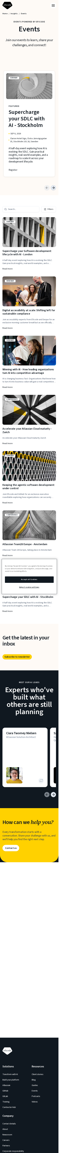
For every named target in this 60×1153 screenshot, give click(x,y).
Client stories (37, 1074)
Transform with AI (10, 1074)
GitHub (5, 1090)
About (5, 1129)
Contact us (11, 848)
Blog (34, 1079)
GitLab (5, 1096)
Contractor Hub (9, 1107)
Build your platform (10, 1079)
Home (5, 14)
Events (35, 1090)
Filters (50, 209)
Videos (35, 1101)
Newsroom (7, 1134)
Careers (6, 1140)
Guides (35, 1085)
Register (13, 170)
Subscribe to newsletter (17, 656)
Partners (6, 1145)
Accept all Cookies (29, 579)
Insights (14, 14)
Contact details (9, 1123)
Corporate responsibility (13, 1151)
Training (5, 1101)
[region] (29, 576)
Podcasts (36, 1096)
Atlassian (6, 1085)
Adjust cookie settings (29, 587)
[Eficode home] (8, 5)
